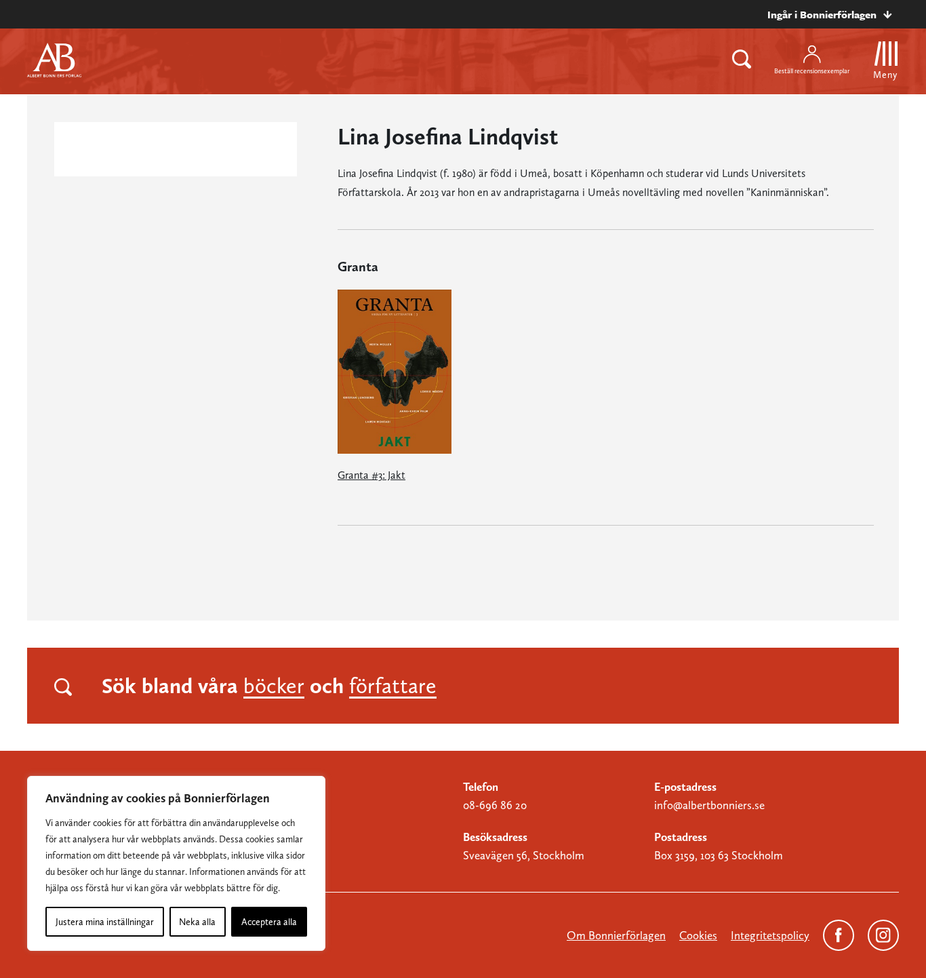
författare (393, 686)
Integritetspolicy (770, 935)
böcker (273, 686)
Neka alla (197, 921)
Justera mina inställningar (105, 921)
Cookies (698, 935)
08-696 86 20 (495, 805)
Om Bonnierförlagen (616, 935)
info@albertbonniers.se (709, 805)
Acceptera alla (269, 921)
